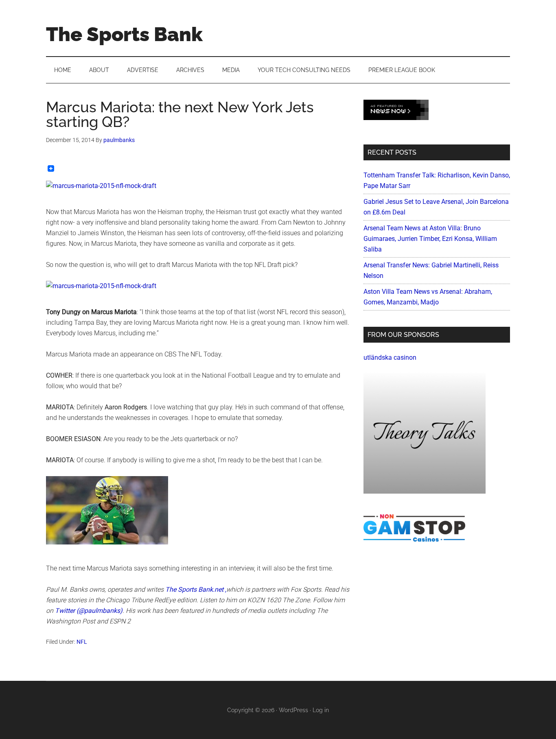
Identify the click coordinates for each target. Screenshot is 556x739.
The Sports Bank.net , (195, 589)
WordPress (293, 710)
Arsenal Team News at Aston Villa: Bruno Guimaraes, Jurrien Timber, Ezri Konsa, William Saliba (430, 238)
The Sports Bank (124, 34)
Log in (321, 710)
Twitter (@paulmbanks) (89, 610)
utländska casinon (389, 357)
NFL (82, 641)
